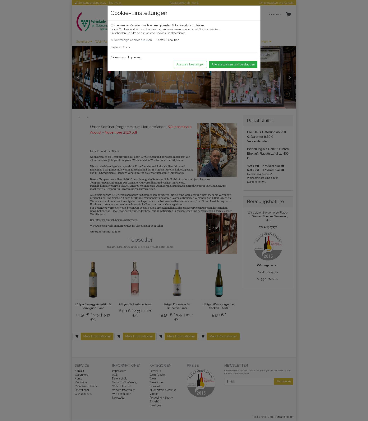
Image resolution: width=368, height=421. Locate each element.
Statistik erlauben (168, 40)
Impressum (135, 57)
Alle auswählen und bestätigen (233, 64)
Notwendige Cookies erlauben (133, 40)
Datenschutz (118, 57)
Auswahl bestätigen (190, 64)
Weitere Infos (119, 47)
